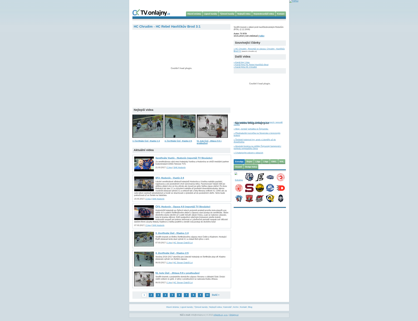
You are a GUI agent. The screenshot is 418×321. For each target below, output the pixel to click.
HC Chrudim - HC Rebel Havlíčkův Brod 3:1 (167, 26)
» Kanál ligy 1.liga (241, 62)
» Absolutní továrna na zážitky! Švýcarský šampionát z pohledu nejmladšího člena (257, 147)
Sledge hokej (251, 167)
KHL (282, 161)
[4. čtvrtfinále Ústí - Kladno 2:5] (180, 139)
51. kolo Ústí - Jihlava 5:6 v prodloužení (177, 273)
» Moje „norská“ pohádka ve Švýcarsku (251, 129)
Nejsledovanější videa (264, 14)
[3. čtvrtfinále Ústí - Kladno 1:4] (147, 139)
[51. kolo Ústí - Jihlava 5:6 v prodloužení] (212, 139)
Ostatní (238, 167)
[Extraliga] (239, 177)
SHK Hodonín (179, 167)
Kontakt (280, 14)
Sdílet (261, 36)
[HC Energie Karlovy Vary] (260, 177)
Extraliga (239, 161)
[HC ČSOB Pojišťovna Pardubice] (280, 187)
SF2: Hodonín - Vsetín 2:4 (169, 178)
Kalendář (227, 307)
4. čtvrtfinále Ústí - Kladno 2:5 (178, 141)
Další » (215, 295)
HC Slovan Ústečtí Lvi (183, 243)
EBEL (274, 161)
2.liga (169, 167)
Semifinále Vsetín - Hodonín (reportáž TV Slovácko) (183, 158)
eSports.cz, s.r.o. (221, 315)
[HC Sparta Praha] (249, 187)
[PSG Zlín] (270, 198)
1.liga (169, 243)
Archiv (236, 307)
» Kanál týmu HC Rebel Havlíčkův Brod (251, 65)
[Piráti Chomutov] (260, 198)
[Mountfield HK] (249, 198)
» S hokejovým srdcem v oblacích (248, 153)
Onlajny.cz (234, 315)
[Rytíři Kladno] (280, 198)
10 (207, 295)
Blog (250, 307)
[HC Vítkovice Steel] (270, 187)
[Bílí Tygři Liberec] (249, 177)
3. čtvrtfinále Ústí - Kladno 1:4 (146, 141)
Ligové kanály (210, 14)
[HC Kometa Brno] (270, 177)
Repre (249, 161)
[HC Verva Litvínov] (260, 187)
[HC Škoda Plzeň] (239, 198)
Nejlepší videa (243, 14)
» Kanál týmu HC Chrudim (245, 67)
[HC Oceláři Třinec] (280, 177)
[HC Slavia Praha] (239, 187)
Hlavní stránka (194, 14)
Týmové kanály (227, 14)
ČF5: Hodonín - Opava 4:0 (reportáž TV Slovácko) (182, 206)
